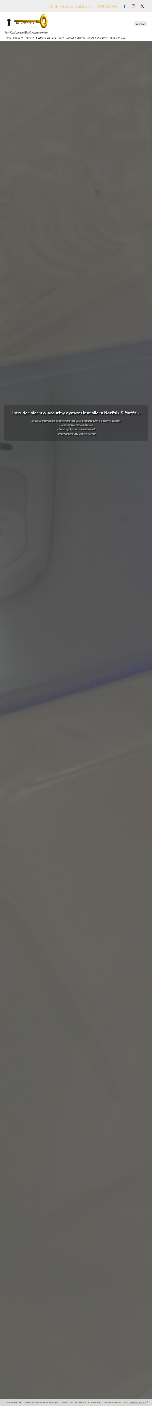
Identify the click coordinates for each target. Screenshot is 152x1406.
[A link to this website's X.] (142, 6)
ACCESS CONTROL (75, 38)
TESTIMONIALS (117, 38)
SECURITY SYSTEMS (46, 38)
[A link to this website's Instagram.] (133, 6)
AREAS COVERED (96, 38)
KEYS (28, 38)
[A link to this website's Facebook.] (125, 6)
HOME (8, 38)
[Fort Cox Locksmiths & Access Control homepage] (65, 24)
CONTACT (140, 24)
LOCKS (17, 38)
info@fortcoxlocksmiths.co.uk (71, 6)
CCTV (61, 38)
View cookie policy (137, 1402)
